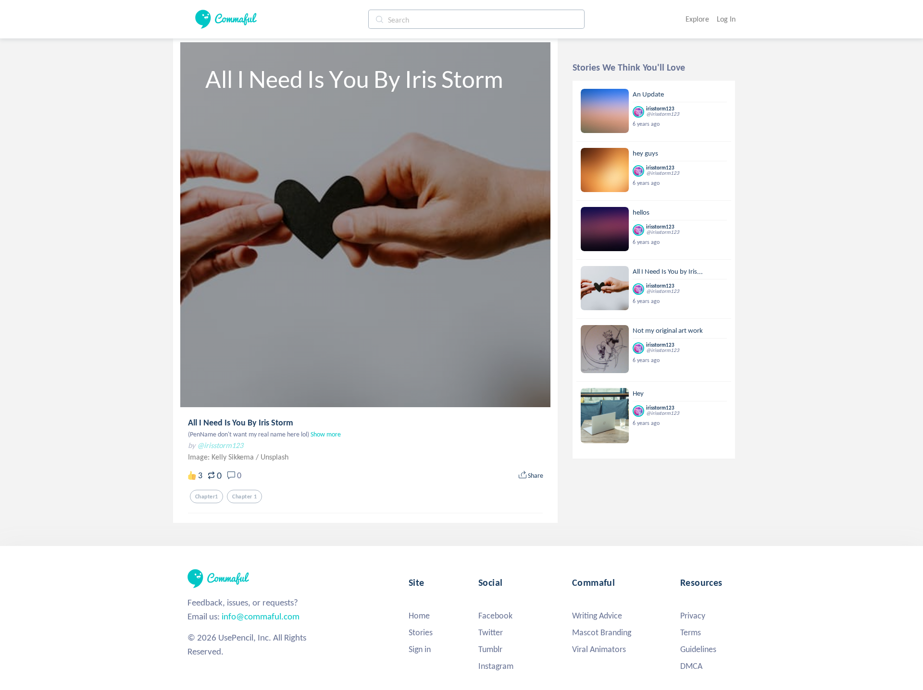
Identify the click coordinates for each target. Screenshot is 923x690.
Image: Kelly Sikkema (222, 456)
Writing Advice (597, 615)
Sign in (420, 649)
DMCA (691, 666)
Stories (421, 632)
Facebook (495, 615)
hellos (641, 212)
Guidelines (698, 649)
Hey (638, 393)
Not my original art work (668, 330)
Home (419, 615)
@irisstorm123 (220, 445)
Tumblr (490, 649)
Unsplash (274, 456)
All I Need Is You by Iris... (668, 271)
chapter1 (206, 496)
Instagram (495, 666)
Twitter (490, 632)
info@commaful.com (260, 616)
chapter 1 (244, 496)
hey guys (645, 153)
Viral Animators (599, 649)
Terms (690, 632)
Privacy (692, 615)
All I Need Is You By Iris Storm (240, 422)
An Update (648, 94)
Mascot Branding (601, 632)
